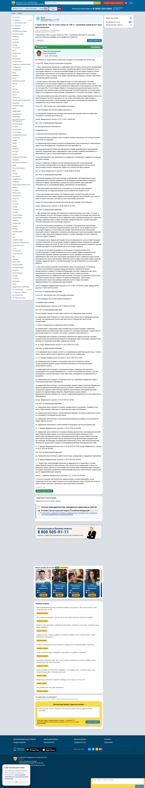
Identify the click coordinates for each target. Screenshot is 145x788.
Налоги (14, 173)
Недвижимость (17, 179)
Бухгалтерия (16, 59)
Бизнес (14, 56)
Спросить (43, 595)
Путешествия (16, 223)
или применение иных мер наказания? (50, 687)
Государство (16, 67)
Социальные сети (18, 245)
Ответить (40, 40)
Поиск (57, 567)
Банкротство (16, 53)
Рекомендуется (95, 47)
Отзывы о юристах (19, 742)
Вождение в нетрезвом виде (21, 64)
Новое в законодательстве (21, 184)
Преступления (17, 218)
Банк (14, 50)
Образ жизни (16, 193)
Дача (14, 72)
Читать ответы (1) (94, 40)
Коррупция (16, 137)
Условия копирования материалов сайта (32, 765)
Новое (43, 8)
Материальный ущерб (19, 157)
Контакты (107, 739)
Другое (14, 83)
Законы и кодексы (80, 739)
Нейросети (15, 182)
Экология (15, 278)
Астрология (16, 48)
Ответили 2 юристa (42, 613)
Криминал (15, 149)
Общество (15, 198)
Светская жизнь (17, 231)
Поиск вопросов (49, 742)
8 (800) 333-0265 (102, 8)
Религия (15, 229)
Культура (15, 151)
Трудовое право (17, 264)
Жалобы (15, 89)
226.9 (98, 275)
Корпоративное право (19, 135)
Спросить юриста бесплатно (113, 3)
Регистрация (64, 567)
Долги (14, 78)
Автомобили (16, 28)
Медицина (15, 160)
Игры (14, 108)
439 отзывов (51, 56)
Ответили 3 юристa (42, 666)
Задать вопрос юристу (44, 491)
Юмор (14, 284)
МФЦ (14, 171)
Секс (13, 237)
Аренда (14, 45)
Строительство (17, 253)
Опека (14, 201)
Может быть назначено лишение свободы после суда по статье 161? (60, 680)
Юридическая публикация (20, 287)
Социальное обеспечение (20, 242)
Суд (13, 256)
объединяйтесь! (32, 2)
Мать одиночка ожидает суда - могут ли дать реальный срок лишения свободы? (64, 617)
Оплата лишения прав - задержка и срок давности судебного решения (61, 652)
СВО (13, 234)
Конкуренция (16, 129)
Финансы (15, 270)
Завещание (16, 97)
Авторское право (18, 34)
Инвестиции (16, 117)
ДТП (13, 86)
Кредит (14, 146)
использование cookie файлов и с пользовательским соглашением (16, 776)
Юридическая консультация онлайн (30, 4)
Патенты (15, 204)
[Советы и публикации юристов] (13, 3)
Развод (14, 226)
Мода (14, 165)
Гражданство (16, 70)
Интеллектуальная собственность (18, 120)
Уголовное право (17, 267)
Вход (131, 3)
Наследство (16, 176)
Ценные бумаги (17, 273)
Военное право (17, 61)
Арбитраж (15, 42)
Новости (15, 187)
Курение (15, 154)
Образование (16, 195)
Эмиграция (16, 281)
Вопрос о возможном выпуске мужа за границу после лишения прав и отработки (65, 645)
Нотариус (15, 190)
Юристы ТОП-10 (17, 8)
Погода (14, 207)
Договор (15, 75)
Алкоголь (15, 39)
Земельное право (18, 106)
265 (130, 22)
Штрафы (15, 276)
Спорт (14, 248)
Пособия (15, 212)
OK (16, 782)
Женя (43, 18)
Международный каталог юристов (24, 739)
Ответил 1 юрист (41, 630)
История (15, 126)
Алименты (15, 36)
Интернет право (17, 124)
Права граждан (17, 215)
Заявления (15, 103)
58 (131, 18)
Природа (15, 220)
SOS (59, 9)
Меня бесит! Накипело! (19, 162)
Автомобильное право (19, 31)
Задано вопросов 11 (46, 19)
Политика (15, 209)
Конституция (16, 132)
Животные (15, 92)
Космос (14, 140)
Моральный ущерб (18, 168)
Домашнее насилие (18, 81)
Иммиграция (16, 111)
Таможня (15, 259)
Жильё (14, 94)
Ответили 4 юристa (42, 656)
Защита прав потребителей (21, 100)
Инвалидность (17, 114)
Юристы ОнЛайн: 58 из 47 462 (45, 567)
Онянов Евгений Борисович (52, 51)
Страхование (16, 251)
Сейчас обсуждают (31, 8)
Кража (14, 143)
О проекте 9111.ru (80, 742)
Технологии (16, 262)
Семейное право (17, 240)
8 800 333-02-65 (70, 722)
